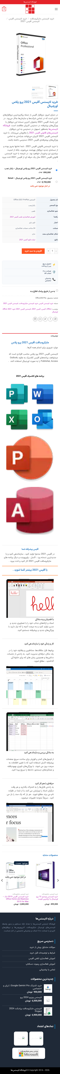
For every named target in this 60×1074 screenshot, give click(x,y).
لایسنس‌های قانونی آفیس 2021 (43, 133)
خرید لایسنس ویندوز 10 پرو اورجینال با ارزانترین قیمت (47, 897)
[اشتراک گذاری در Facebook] (50, 319)
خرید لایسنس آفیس (18, 18)
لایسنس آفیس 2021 (30, 21)
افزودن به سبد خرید (33, 251)
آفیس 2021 (36, 309)
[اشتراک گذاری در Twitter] (45, 319)
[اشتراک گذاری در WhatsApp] (55, 319)
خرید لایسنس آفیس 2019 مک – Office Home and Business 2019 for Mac (16, 899)
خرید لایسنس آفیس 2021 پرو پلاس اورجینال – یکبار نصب (28, 168)
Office (49, 309)
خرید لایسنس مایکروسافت (42, 18)
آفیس (44, 309)
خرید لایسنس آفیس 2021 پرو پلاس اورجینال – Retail (30, 178)
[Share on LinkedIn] (35, 319)
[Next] (4, 55)
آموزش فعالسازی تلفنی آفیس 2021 (22, 217)
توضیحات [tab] (54, 336)
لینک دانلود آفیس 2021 (27, 239)
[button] (56, 9)
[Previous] (53, 55)
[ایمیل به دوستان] (40, 319)
